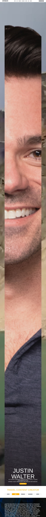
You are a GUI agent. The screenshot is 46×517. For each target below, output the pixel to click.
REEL (23, 483)
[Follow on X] (41, 0)
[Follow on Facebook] (40, 0)
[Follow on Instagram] (39, 0)
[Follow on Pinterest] (43, 0)
